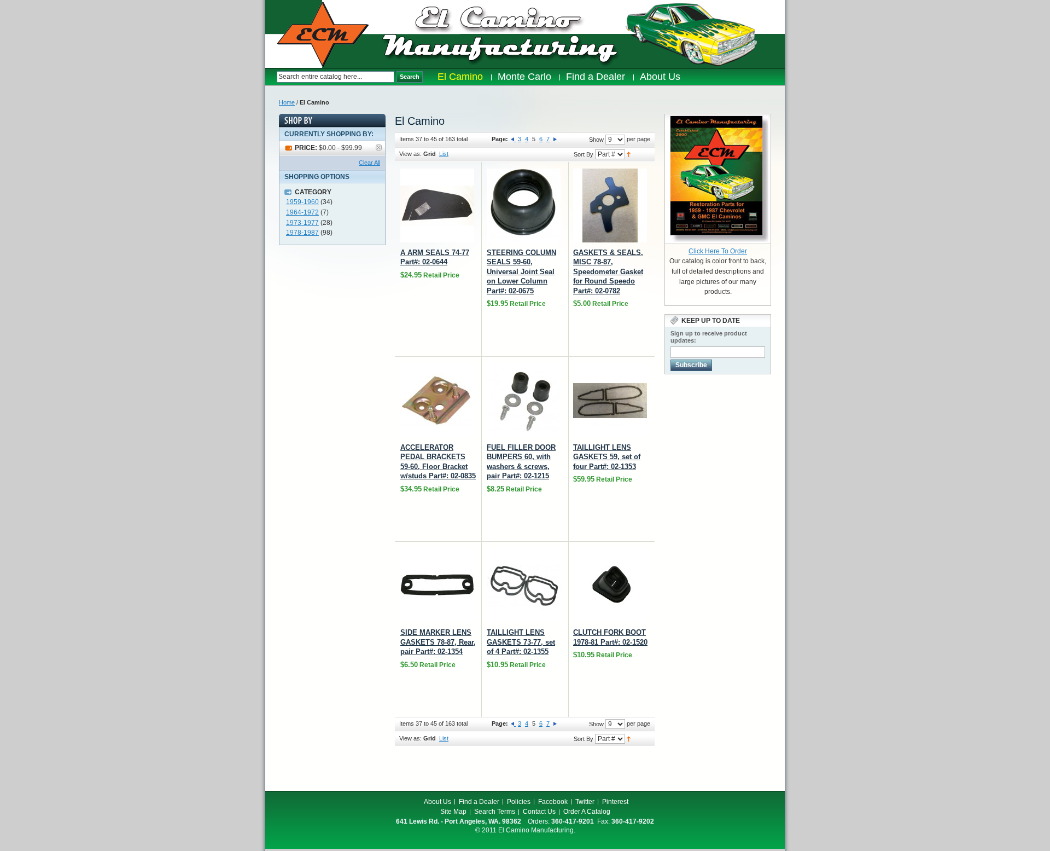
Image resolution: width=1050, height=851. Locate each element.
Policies (518, 802)
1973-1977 (302, 223)
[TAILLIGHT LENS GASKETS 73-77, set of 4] (524, 585)
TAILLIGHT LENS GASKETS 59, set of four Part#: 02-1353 (606, 457)
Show (596, 139)
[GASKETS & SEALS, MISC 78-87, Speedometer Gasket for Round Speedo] (610, 205)
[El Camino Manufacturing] (323, 34)
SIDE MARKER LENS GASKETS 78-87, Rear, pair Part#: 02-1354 (438, 642)
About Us (437, 802)
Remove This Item (379, 147)
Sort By (583, 154)
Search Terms (494, 811)
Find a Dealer (479, 802)
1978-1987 (302, 232)
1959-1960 (302, 202)
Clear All (369, 162)
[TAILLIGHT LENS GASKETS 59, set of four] (610, 400)
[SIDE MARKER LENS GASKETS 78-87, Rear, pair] (437, 585)
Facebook (553, 802)
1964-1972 (302, 212)
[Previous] (513, 139)
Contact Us (539, 811)
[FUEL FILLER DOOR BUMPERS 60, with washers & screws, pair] (524, 400)
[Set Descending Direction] (629, 153)
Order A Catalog (586, 811)
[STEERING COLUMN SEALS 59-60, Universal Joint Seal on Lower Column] (524, 205)
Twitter (584, 802)
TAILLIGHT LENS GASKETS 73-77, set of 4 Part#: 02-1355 (521, 642)
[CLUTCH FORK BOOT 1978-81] (610, 585)
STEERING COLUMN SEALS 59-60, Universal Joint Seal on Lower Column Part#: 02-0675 (521, 271)
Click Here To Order (718, 251)
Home (287, 102)
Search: (271, 77)
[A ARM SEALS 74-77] (437, 205)
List (443, 153)
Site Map (453, 811)
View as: (410, 153)
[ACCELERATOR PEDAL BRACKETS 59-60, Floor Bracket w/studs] (437, 400)
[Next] (555, 139)
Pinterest (615, 802)
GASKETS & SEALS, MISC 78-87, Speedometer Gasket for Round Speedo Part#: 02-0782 (608, 271)
